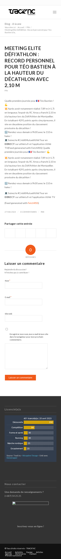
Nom (7, 280)
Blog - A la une (13, 23)
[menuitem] (47, 12)
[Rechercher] (47, 12)
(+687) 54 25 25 (13, 495)
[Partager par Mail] (51, 233)
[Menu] (54, 12)
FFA (6, 90)
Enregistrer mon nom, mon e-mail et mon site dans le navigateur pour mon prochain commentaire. (29, 337)
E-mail (8, 297)
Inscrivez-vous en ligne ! (30, 526)
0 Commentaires (28, 212)
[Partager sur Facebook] (10, 233)
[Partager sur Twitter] (20, 233)
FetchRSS (33, 203)
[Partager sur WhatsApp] (31, 233)
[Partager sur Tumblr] (41, 233)
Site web (8, 314)
